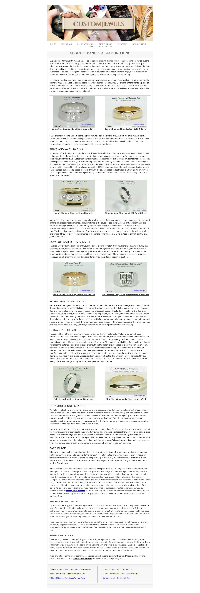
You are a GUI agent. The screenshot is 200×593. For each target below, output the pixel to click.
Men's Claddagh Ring (57, 574)
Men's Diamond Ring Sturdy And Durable (74, 213)
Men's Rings (105, 44)
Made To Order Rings (77, 578)
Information (139, 44)
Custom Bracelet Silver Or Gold (80, 569)
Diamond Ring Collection (58, 569)
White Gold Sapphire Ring (59, 578)
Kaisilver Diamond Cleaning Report (124, 556)
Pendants (122, 44)
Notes (91, 46)
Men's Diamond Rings (124, 569)
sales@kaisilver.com (129, 88)
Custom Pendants (109, 569)
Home (53, 44)
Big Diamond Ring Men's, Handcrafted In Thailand (125, 294)
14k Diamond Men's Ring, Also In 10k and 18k (74, 294)
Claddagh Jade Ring (123, 578)
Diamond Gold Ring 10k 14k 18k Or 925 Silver (126, 213)
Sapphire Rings (131, 574)
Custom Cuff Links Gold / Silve (113, 574)
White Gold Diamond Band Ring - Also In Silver (73, 129)
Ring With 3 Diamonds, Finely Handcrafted (126, 399)
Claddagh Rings (85, 44)
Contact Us (105, 46)
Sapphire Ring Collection (75, 574)
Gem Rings (66, 44)
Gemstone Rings (108, 578)
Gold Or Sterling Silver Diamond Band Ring (74, 399)
